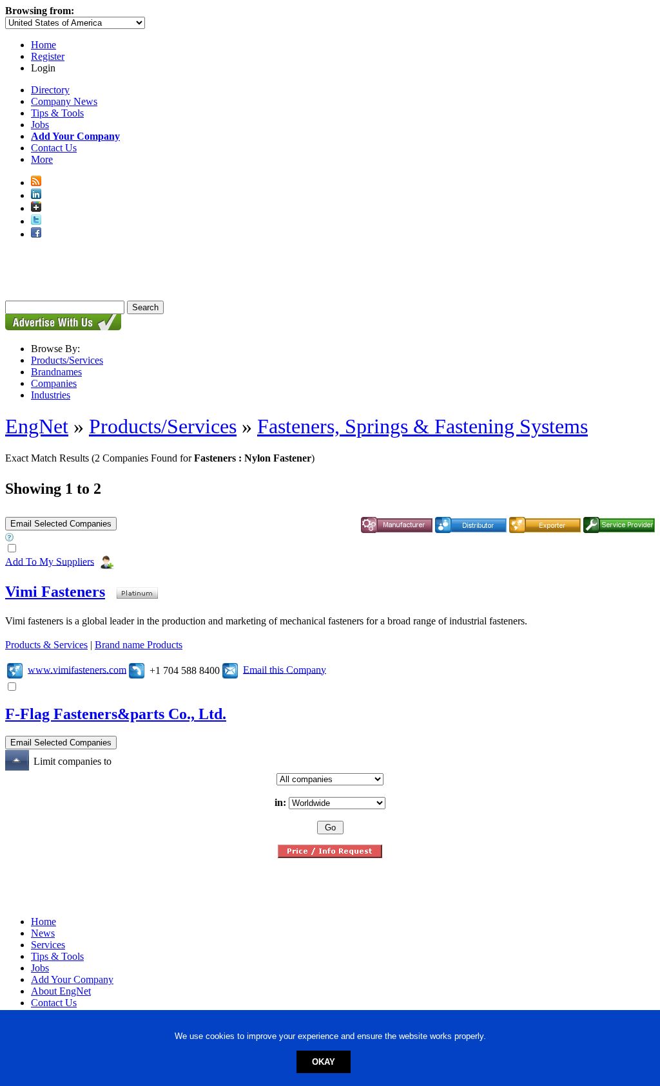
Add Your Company (72, 979)
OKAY (323, 1062)
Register (47, 56)
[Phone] (136, 669)
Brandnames (56, 371)
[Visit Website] (15, 669)
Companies (54, 383)
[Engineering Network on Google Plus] (36, 208)
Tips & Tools (57, 113)
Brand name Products (138, 644)
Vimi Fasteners (55, 591)
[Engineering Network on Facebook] (36, 234)
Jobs (40, 124)
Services (48, 944)
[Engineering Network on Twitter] (36, 221)
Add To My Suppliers (49, 561)
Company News (64, 101)
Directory (50, 89)
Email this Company (284, 669)
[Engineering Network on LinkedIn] (36, 195)
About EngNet (61, 991)
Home (43, 44)
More (42, 159)
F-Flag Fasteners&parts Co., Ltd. (115, 714)
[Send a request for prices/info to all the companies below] (330, 854)
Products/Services (67, 360)
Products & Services (46, 644)
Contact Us (54, 147)
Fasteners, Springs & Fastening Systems (422, 426)
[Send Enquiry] (230, 669)
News (43, 933)
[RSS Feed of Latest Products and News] (36, 182)
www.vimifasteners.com (77, 669)
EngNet (36, 426)
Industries (50, 394)
